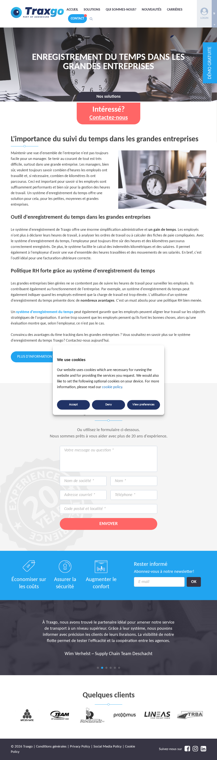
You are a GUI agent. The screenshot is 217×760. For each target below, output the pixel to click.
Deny (108, 404)
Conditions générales (51, 746)
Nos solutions (108, 97)
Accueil (72, 9)
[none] (214, 13)
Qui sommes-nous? (121, 9)
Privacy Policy (80, 746)
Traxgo (37, 12)
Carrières (174, 9)
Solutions (92, 9)
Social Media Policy (107, 746)
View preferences (143, 404)
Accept (73, 404)
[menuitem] (214, 13)
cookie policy (112, 387)
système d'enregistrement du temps (44, 312)
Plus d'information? (51, 357)
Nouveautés (151, 9)
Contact (77, 18)
